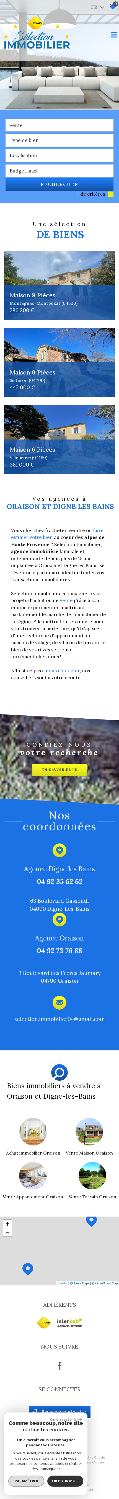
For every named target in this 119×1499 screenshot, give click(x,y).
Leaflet (63, 1283)
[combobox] (59, 125)
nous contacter (63, 671)
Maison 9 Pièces (43, 298)
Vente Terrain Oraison (92, 1196)
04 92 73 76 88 (59, 950)
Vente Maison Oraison (89, 1153)
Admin (98, 1462)
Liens (88, 1462)
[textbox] (59, 140)
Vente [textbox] (16, 125)
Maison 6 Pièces (32, 453)
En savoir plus (59, 769)
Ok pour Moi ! (65, 1480)
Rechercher (59, 184)
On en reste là (63, 1419)
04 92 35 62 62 (59, 881)
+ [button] (7, 1223)
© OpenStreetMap (105, 1283)
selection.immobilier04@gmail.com (59, 1018)
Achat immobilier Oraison (33, 1153)
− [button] (7, 1232)
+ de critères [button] (94, 194)
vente (66, 600)
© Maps (79, 1283)
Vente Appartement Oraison (33, 1196)
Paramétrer (26, 1480)
